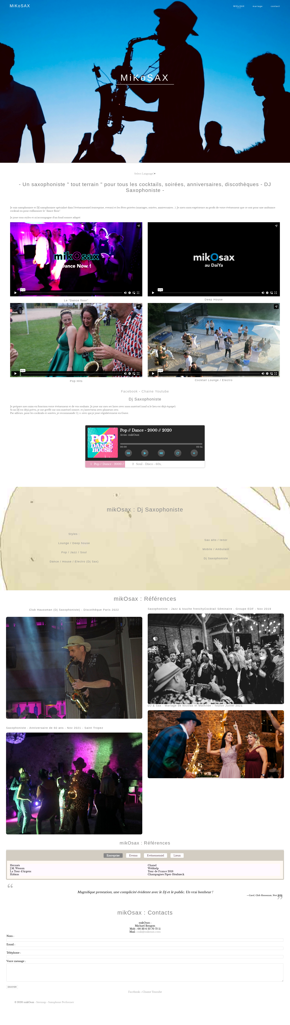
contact (275, 6)
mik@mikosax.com (149, 931)
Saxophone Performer (61, 1002)
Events (133, 855)
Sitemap (41, 1002)
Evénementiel (155, 855)
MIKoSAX (239, 6)
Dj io (78, 413)
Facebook (129, 391)
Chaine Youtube (155, 391)
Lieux (177, 855)
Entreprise (113, 855)
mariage (258, 6)
